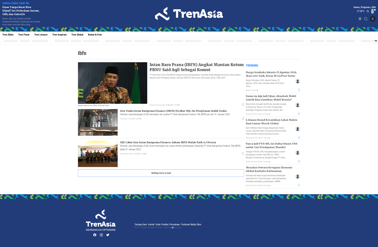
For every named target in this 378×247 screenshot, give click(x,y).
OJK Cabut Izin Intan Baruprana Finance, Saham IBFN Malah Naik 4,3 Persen (168, 142)
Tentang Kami (140, 224)
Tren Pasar (24, 34)
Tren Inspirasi (59, 34)
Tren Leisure (41, 34)
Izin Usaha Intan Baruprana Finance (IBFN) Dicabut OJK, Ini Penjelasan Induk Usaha (173, 110)
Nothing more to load (161, 173)
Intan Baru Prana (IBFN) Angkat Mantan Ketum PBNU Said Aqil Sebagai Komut (197, 67)
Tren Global (77, 34)
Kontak (151, 224)
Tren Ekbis (7, 34)
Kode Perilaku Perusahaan (168, 224)
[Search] (367, 19)
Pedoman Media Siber (191, 224)
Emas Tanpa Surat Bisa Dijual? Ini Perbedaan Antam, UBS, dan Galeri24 (20, 11)
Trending (252, 65)
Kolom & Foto (95, 34)
